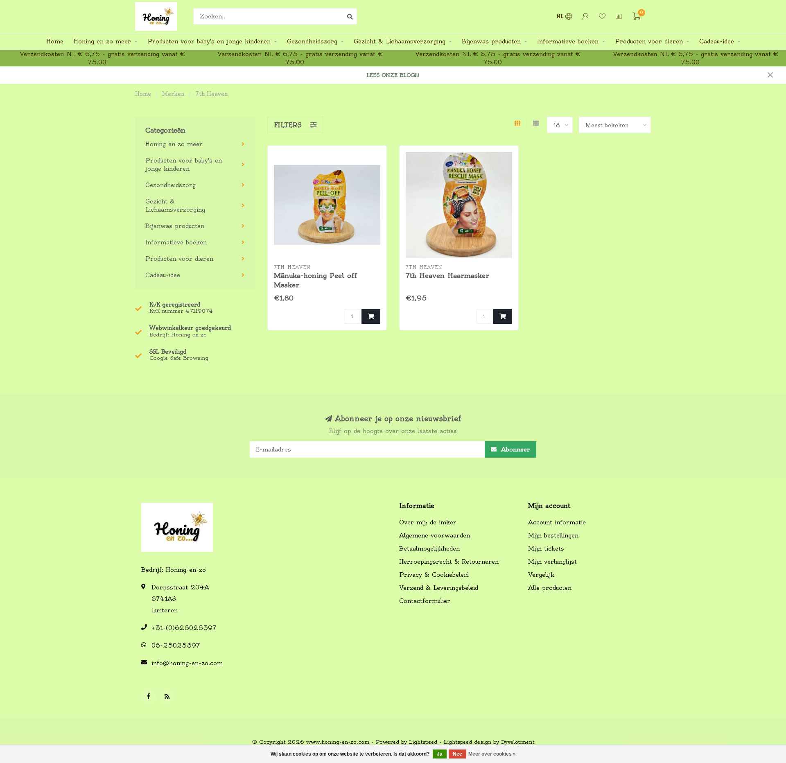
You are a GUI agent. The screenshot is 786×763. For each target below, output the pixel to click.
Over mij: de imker (427, 522)
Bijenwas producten (491, 41)
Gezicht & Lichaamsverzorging (399, 41)
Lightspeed (423, 742)
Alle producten (549, 587)
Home (54, 41)
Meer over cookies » (492, 754)
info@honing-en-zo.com (187, 663)
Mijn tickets (546, 548)
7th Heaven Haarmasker (447, 275)
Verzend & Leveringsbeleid (438, 587)
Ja (440, 754)
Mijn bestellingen (553, 535)
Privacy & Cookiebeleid (434, 574)
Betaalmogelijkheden (429, 548)
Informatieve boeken (568, 41)
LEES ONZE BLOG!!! (393, 75)
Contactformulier (424, 601)
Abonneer (514, 449)
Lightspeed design (467, 742)
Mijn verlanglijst (552, 561)
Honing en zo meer (102, 41)
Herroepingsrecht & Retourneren (449, 561)
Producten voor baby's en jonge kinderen (209, 41)
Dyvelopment (517, 742)
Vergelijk (541, 574)
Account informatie (557, 522)
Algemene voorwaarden (434, 535)
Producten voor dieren (649, 41)
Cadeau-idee (716, 41)
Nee (457, 754)
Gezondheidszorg (312, 41)
